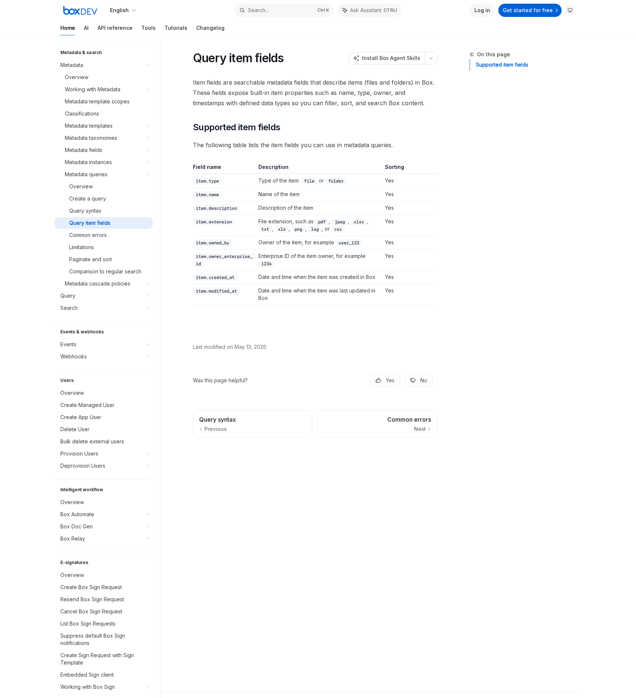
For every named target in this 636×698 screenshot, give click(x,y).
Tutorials (176, 28)
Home (67, 28)
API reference (115, 28)
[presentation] (107, 366)
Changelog (210, 28)
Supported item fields (502, 64)
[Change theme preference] (570, 10)
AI (86, 28)
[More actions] (431, 58)
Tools (148, 28)
